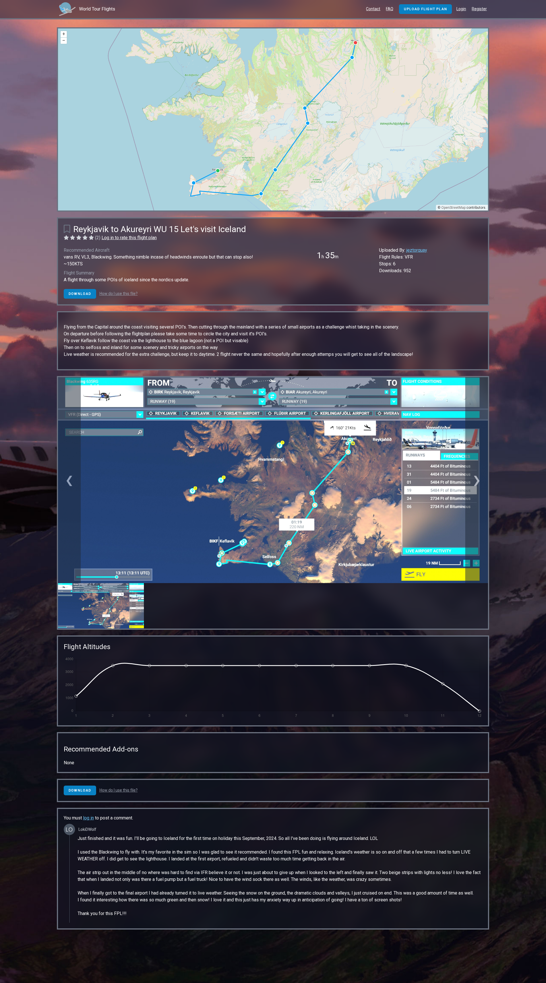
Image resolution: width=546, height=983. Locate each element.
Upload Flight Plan (425, 9)
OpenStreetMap (453, 208)
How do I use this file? (119, 293)
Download (80, 294)
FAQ (389, 9)
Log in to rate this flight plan (129, 237)
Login (461, 9)
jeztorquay (416, 250)
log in (88, 818)
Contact (373, 9)
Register (479, 9)
